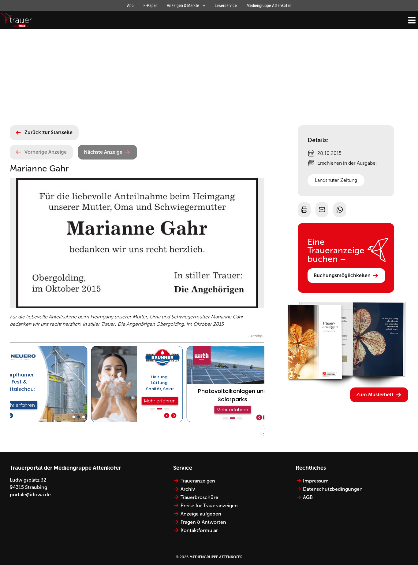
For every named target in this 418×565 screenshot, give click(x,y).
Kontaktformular (199, 530)
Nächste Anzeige (103, 152)
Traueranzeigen (198, 480)
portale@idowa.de (30, 494)
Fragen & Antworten (203, 522)
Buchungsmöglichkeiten (342, 275)
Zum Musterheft (375, 394)
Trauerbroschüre (199, 497)
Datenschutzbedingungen (333, 489)
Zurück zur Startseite (48, 132)
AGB (308, 497)
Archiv (188, 489)
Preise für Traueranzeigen (209, 505)
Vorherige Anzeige (45, 152)
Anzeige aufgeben (201, 513)
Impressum (316, 480)
